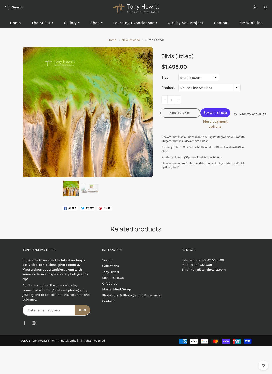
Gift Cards (109, 283)
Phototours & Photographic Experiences (132, 295)
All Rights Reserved (92, 340)
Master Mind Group (116, 289)
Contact (221, 23)
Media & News (113, 278)
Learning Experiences (134, 23)
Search (107, 260)
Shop (95, 23)
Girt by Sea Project (185, 23)
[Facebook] (24, 322)
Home (15, 23)
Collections (110, 266)
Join (82, 310)
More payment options (215, 124)
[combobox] (198, 77)
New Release (131, 40)
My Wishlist (251, 23)
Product (168, 87)
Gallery (71, 23)
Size (165, 77)
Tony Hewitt (110, 272)
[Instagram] (33, 322)
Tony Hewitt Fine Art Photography (53, 340)
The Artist (42, 23)
